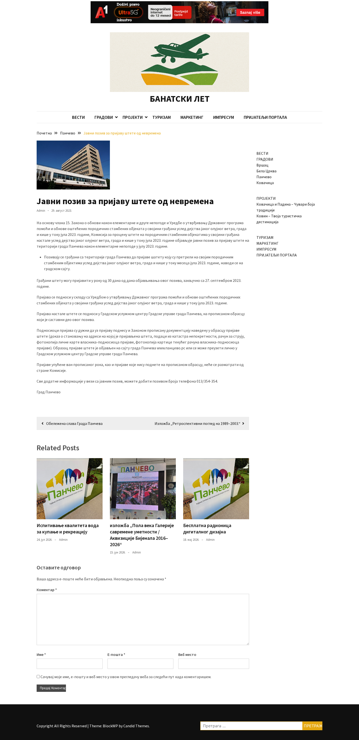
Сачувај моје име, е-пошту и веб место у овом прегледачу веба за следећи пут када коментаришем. (126, 676)
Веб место (187, 654)
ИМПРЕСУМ (223, 117)
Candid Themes (136, 725)
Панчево (264, 176)
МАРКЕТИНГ (191, 117)
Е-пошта (116, 654)
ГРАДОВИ (104, 117)
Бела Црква (266, 170)
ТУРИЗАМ (161, 117)
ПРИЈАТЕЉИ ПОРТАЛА (265, 117)
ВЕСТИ (78, 117)
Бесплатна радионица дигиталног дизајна (207, 528)
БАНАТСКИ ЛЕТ (180, 98)
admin (41, 211)
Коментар (47, 589)
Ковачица (265, 182)
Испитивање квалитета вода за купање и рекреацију (68, 528)
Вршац (262, 165)
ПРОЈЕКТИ (133, 117)
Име (41, 654)
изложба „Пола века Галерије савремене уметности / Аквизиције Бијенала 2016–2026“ (142, 534)
